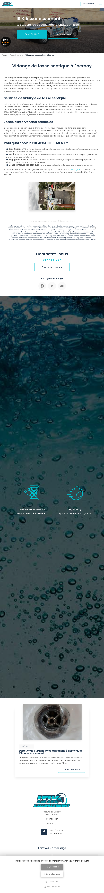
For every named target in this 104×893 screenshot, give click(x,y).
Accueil (4, 55)
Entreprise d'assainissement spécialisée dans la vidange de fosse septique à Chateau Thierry (51, 233)
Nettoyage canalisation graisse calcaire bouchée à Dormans (32, 226)
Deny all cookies (52, 874)
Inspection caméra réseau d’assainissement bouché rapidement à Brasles (37, 236)
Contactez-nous (63, 34)
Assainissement (16, 55)
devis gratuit (12, 162)
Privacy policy (53, 887)
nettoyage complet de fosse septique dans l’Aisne (77, 230)
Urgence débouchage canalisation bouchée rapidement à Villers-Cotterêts (41, 232)
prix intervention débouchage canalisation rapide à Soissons (67, 238)
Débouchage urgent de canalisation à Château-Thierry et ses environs (49, 752)
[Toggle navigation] (100, 4)
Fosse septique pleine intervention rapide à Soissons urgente (32, 230)
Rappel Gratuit (88, 4)
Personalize (53, 881)
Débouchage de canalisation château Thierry (77, 234)
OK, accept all (52, 867)
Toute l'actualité (71, 769)
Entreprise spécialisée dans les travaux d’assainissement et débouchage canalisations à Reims (58, 228)
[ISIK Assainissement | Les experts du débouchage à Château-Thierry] (7, 3)
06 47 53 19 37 (32, 34)
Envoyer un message (52, 267)
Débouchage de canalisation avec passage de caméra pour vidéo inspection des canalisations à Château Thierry (52, 240)
